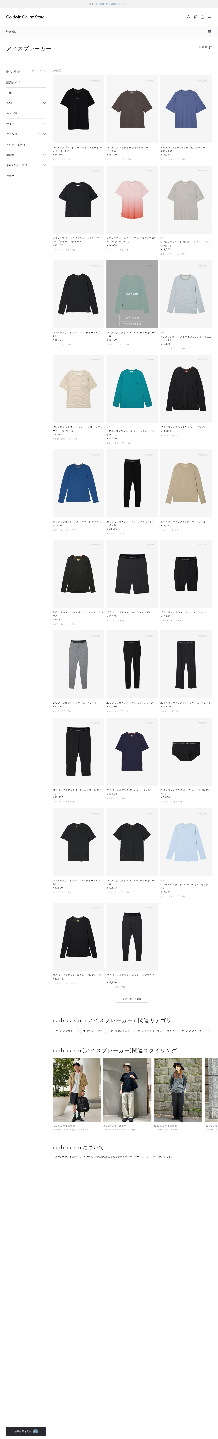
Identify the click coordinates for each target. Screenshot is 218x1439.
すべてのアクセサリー (194, 1030)
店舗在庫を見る (134, 324)
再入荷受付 (134, 318)
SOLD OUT (132, 294)
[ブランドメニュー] (210, 31)
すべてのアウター (65, 1030)
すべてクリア (39, 71)
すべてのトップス (93, 1030)
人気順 (188, 59)
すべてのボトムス (120, 1030)
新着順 (203, 47)
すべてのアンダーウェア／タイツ (156, 1030)
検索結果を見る (26, 1431)
